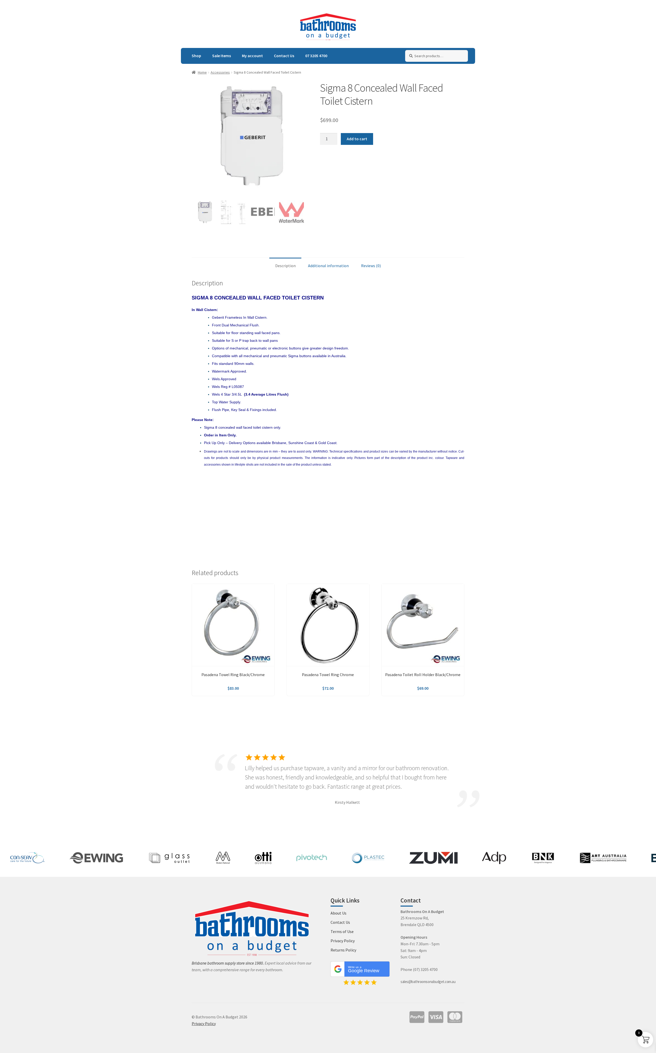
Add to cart (357, 138)
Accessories (220, 72)
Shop (196, 55)
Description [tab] (285, 265)
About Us (338, 913)
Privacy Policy (343, 940)
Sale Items (221, 55)
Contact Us (284, 55)
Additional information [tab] (328, 265)
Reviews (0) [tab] (371, 265)
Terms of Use (342, 931)
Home (202, 72)
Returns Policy (343, 949)
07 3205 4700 (316, 55)
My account (252, 55)
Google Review (363, 969)
